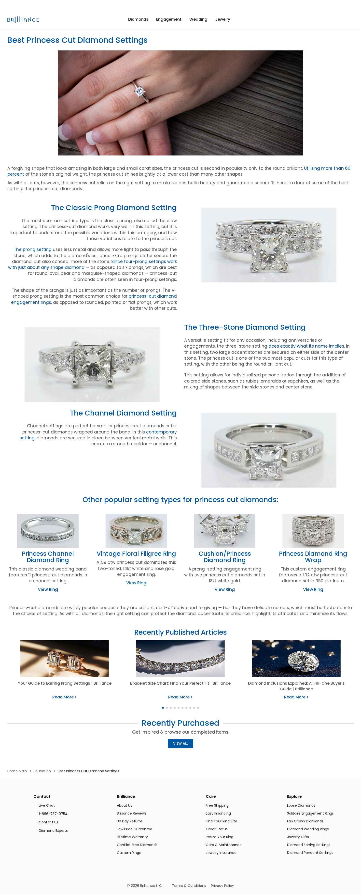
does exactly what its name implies (306, 346)
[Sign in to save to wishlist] (333, 19)
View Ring (48, 589)
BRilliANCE (23, 20)
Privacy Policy (222, 885)
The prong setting (33, 249)
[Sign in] (343, 19)
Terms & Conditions (189, 885)
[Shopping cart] (350, 19)
